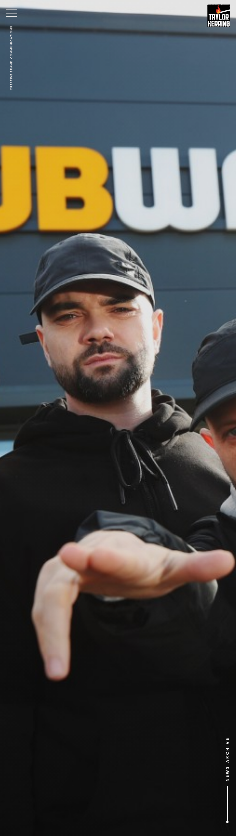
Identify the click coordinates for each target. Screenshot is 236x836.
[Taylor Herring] (218, 15)
